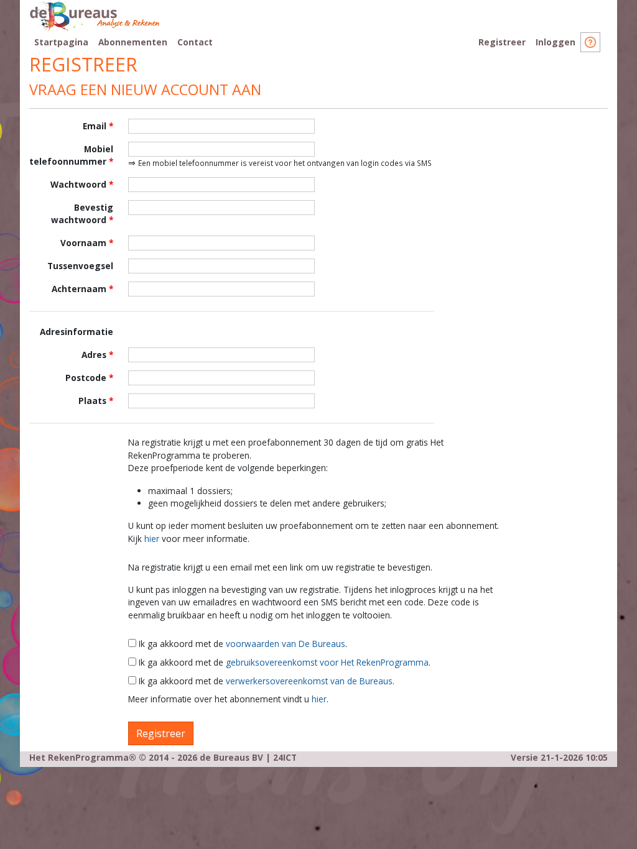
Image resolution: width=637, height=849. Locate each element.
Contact (195, 42)
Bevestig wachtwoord (82, 213)
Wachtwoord (78, 184)
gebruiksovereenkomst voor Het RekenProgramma (327, 662)
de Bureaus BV (231, 757)
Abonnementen (132, 42)
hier (151, 538)
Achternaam (79, 289)
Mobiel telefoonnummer (71, 155)
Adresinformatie (76, 331)
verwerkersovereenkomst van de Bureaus (309, 681)
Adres (93, 354)
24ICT (285, 757)
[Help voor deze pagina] (590, 41)
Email (94, 126)
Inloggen (555, 42)
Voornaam (83, 243)
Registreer (502, 42)
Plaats (92, 400)
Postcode (85, 377)
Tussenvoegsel (80, 266)
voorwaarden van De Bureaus (285, 643)
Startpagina (61, 42)
